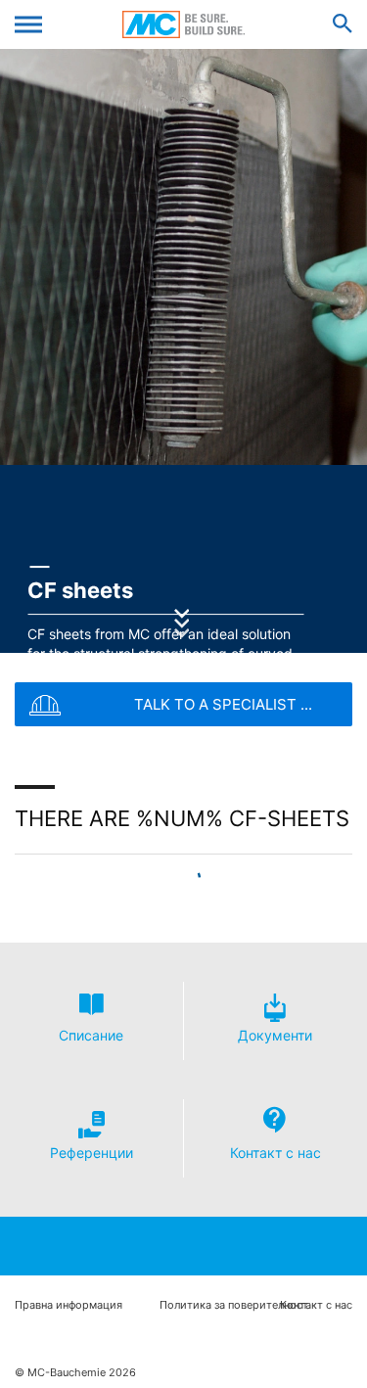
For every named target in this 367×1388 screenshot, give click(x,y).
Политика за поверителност (234, 1305)
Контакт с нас (316, 1305)
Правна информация (68, 1305)
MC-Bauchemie (183, 24)
